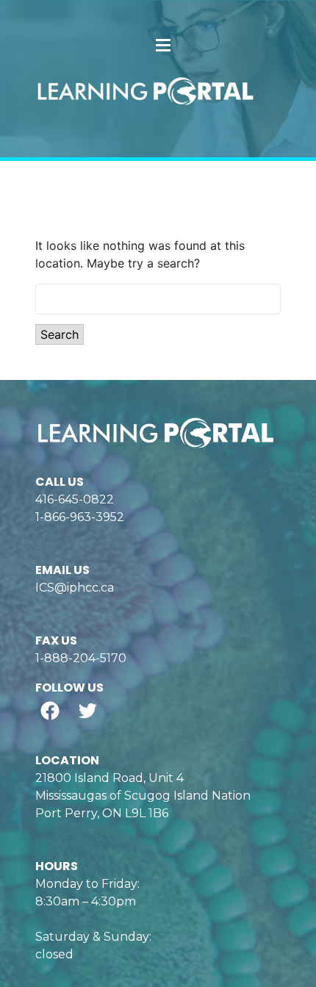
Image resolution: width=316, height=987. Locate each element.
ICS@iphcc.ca (74, 588)
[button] (163, 45)
